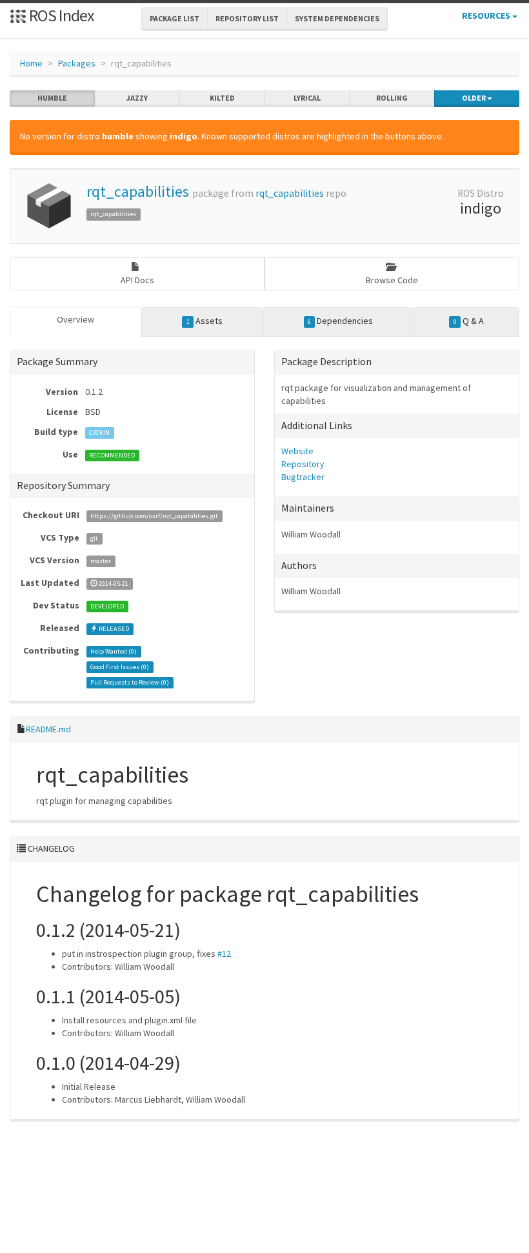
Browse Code (392, 280)
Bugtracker (302, 477)
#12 (224, 953)
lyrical (307, 98)
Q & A (469, 320)
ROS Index (60, 15)
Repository (302, 464)
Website (297, 451)
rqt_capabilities (137, 191)
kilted (222, 98)
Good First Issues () (119, 667)
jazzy (137, 98)
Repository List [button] (247, 18)
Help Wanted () (113, 651)
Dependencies (340, 320)
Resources (487, 15)
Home (31, 63)
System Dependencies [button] (337, 18)
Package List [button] (174, 18)
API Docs (137, 280)
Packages (76, 63)
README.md (48, 729)
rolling (392, 98)
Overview (75, 319)
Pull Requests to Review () (129, 682)
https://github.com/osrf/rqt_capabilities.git (154, 516)
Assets (204, 320)
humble (52, 98)
